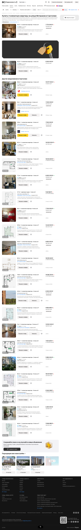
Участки (64, 482)
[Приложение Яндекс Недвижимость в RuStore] (78, 521)
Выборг (21, 484)
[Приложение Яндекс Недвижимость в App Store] (71, 521)
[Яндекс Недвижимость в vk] (74, 512)
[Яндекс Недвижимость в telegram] (78, 512)
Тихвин (21, 489)
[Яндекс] (77, 527)
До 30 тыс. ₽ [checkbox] (8, 51)
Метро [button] (65, 9)
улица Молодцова (21, 178)
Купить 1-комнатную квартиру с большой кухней (47, 502)
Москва (3, 480)
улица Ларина (20, 145)
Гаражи (64, 484)
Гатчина (21, 488)
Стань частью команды (21, 512)
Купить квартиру (40, 497)
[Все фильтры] (3, 9)
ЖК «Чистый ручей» (21, 294)
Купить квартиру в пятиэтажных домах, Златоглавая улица (49, 506)
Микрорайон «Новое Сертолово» (24, 105)
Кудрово (21, 480)
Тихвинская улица (25, 104)
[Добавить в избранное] (31, 34)
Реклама (13, 512)
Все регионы (4, 500)
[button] (49, 2)
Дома (64, 480)
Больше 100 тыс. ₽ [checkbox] (17, 55)
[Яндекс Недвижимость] (10, 2)
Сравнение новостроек (7, 498)
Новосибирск (5, 484)
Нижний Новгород (6, 489)
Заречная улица (20, 85)
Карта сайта (60, 512)
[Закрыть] (78, 9)
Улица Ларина (22, 498)
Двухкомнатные (40, 484)
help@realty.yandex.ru (27, 520)
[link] (76, 2)
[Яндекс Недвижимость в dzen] (76, 512)
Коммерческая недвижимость (69, 486)
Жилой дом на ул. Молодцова (23, 327)
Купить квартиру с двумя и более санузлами (46, 498)
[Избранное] (46, 2)
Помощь (55, 512)
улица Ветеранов (20, 27)
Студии (38, 480)
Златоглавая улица (21, 124)
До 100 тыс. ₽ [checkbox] (8, 55)
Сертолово (19, 104)
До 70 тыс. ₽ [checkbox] (24, 51)
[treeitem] (5, 5)
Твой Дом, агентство (25, 91)
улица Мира (24, 194)
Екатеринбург (5, 486)
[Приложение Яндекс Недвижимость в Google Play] (73, 521)
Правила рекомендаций (47, 512)
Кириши (21, 482)
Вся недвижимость (6, 512)
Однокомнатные (40, 486)
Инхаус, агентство (25, 111)
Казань (3, 488)
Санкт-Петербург (5, 482)
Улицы (3, 497)
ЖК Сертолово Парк (21, 162)
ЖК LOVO (19, 228)
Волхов (21, 486)
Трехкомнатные (40, 482)
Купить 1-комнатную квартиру (43, 500)
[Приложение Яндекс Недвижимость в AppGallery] (76, 521)
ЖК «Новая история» (21, 125)
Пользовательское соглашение (33, 512)
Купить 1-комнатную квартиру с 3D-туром (46, 504)
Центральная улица (21, 293)
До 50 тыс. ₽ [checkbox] (16, 51)
